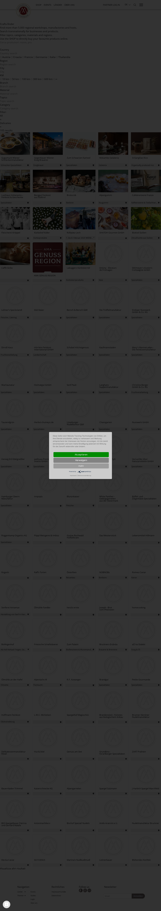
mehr (81, 466)
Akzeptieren (81, 454)
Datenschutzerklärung (84, 475)
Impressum (73, 475)
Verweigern (81, 460)
